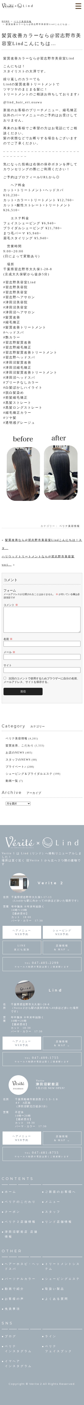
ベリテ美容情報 (23, 21)
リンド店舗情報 (58, 1221)
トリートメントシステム (62, 1266)
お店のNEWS (15, 752)
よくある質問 (57, 1298)
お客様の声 (14, 1298)
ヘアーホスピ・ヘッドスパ (22, 1266)
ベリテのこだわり (20, 1201)
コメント (11, 604)
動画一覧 (12, 780)
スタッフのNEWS (18, 759)
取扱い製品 (55, 1288)
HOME (6, 21)
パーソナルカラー (20, 1278)
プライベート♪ (16, 766)
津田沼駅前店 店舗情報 (21, 1234)
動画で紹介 (14, 1288)
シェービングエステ (62, 1278)
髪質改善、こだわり (20, 745)
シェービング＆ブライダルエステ (29, 773)
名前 (8, 639)
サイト (8, 665)
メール (9, 652)
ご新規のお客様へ (60, 1191)
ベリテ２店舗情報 (20, 1221)
